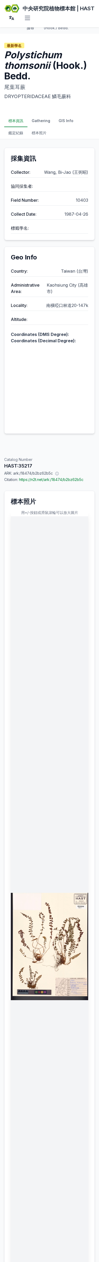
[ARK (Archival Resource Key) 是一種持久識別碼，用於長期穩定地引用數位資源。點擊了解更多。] (57, 473)
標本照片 (39, 133)
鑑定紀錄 (15, 133)
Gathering (41, 120)
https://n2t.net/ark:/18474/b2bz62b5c (51, 479)
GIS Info (66, 120)
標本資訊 (15, 120)
